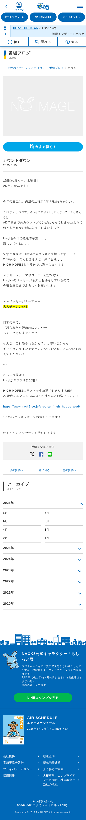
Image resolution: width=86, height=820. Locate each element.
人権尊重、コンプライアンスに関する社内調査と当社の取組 (59, 780)
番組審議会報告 (13, 762)
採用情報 (9, 775)
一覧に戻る (43, 470)
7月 (47, 512)
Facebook (41, 454)
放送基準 (49, 756)
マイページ (19, 10)
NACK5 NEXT (43, 17)
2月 (5, 538)
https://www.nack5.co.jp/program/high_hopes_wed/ (41, 406)
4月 (5, 529)
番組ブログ (56, 67)
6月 (5, 521)
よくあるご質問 (53, 769)
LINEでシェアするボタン (50, 454)
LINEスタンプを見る (43, 697)
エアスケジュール (14, 17)
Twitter (32, 454)
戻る (6, 6)
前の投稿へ (69, 470)
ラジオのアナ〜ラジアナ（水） (24, 67)
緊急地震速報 (52, 762)
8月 (5, 512)
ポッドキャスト (71, 17)
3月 (47, 529)
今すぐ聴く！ (45, 147)
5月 (47, 521)
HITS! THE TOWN (25, 28)
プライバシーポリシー (17, 769)
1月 (47, 538)
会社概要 (9, 756)
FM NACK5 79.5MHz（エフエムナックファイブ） (43, 6)
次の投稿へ (16, 470)
